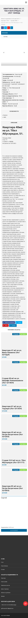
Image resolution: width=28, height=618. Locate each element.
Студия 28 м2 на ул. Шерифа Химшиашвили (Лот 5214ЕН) (12, 380)
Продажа (5, 78)
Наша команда (4, 565)
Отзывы (3, 569)
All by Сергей (13, 530)
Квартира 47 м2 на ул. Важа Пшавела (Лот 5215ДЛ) (12, 352)
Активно (16, 76)
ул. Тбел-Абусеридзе (13, 88)
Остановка (5, 84)
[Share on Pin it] (8, 27)
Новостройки (4, 581)
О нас (2, 562)
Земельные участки (5, 585)
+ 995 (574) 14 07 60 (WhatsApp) (8, 604)
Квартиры (18, 74)
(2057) (10, 18)
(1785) (5, 20)
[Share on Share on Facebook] (2, 27)
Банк (12, 82)
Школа (6, 86)
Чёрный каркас (12, 104)
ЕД (15, 106)
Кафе (17, 82)
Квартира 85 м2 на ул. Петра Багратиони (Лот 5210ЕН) (12, 488)
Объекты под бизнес (5, 592)
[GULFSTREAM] (3, 2)
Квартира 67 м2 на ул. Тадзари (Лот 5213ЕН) (12, 407)
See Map (5, 36)
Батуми (9, 80)
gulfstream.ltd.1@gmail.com (7, 608)
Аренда (3, 596)
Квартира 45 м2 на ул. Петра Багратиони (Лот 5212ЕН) (12, 434)
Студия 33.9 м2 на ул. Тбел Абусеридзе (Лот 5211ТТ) (14, 461)
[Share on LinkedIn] (11, 27)
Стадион (13, 84)
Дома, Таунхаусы (5, 589)
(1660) (14, 20)
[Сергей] (14, 513)
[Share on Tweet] (5, 27)
